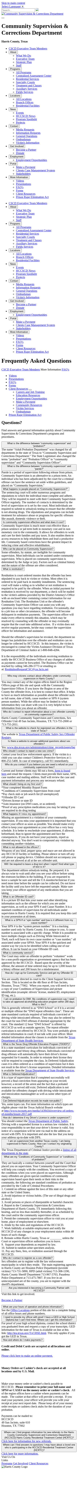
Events (20, 112)
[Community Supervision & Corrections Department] (32, 13)
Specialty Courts (25, 82)
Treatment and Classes (29, 85)
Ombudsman (23, 139)
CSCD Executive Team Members (28, 48)
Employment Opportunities (31, 160)
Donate (20, 153)
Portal (13, 163)
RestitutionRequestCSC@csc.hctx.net (26, 669)
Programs (15, 69)
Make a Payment (25, 167)
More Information (19, 177)
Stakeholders (23, 173)
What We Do (23, 55)
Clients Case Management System (35, 170)
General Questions (26, 136)
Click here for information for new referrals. (26, 1441)
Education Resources (28, 395)
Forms (19, 190)
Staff (18, 65)
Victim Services (25, 408)
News (13, 109)
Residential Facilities (28, 105)
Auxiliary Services (26, 88)
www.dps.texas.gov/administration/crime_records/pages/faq (41, 747)
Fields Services (24, 92)
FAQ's (19, 187)
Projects (20, 122)
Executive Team (25, 58)
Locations (15, 95)
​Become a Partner (26, 149)
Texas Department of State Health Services (38, 1039)
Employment (16, 156)
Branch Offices (24, 102)
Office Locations (20, 1310)
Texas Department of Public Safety (48, 1121)
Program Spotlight (26, 119)
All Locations (24, 99)
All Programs (23, 72)
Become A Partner (11, 1300)
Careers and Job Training (30, 392)
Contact (14, 126)
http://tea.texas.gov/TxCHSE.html (26, 1333)
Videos (20, 180)
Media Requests (25, 129)
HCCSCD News (25, 116)
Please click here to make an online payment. (27, 1355)
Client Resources (25, 193)
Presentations (23, 184)
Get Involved (17, 146)
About (13, 52)
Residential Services (27, 79)
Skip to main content (13, 3)
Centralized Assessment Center (33, 75)
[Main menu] (2, 17)
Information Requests (28, 132)
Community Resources (29, 405)
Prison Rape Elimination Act (32, 197)
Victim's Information (27, 142)
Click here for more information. (19, 1453)
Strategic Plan (24, 62)
